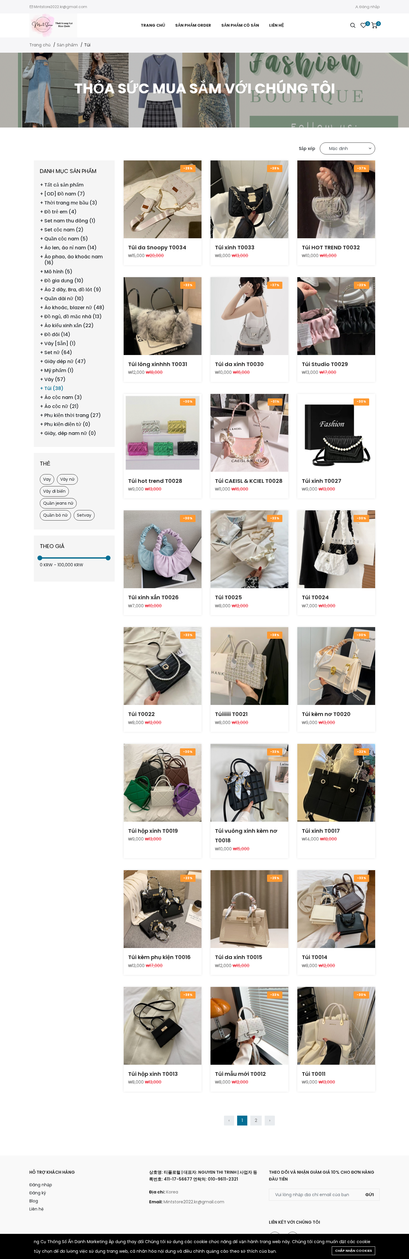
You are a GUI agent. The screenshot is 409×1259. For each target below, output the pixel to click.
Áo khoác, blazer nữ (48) (74, 308)
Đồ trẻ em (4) (60, 212)
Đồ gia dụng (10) (64, 281)
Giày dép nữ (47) (65, 362)
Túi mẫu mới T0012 (240, 1074)
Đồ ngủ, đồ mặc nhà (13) (73, 317)
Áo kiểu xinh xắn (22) (69, 326)
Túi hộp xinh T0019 (153, 831)
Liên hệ (276, 25)
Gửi (369, 1195)
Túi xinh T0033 (235, 247)
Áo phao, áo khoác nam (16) (73, 260)
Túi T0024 (315, 597)
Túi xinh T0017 (321, 831)
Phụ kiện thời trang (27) (72, 415)
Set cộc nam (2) (64, 230)
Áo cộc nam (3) (63, 398)
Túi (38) (53, 389)
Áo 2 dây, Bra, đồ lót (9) (72, 290)
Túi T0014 (314, 957)
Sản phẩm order (193, 25)
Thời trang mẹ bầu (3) (70, 203)
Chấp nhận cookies (353, 1250)
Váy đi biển (54, 491)
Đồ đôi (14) (57, 335)
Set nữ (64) (58, 353)
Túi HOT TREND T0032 (331, 247)
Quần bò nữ (55, 515)
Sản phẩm (67, 45)
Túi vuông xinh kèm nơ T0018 (246, 835)
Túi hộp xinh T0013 (153, 1074)
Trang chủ (153, 25)
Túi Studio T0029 (325, 364)
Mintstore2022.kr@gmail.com (60, 6)
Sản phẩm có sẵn (240, 25)
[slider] (39, 558)
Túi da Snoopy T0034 (157, 247)
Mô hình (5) (58, 272)
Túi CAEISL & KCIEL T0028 (249, 481)
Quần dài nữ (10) (64, 299)
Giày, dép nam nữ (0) (70, 433)
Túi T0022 (141, 714)
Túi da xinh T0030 (239, 364)
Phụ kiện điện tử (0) (67, 424)
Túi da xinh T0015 (238, 957)
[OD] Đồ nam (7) (64, 194)
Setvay (84, 515)
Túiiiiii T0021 (231, 714)
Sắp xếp (307, 148)
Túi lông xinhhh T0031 (157, 364)
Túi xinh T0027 (321, 481)
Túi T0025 (228, 597)
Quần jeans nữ (58, 503)
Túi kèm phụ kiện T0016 (159, 957)
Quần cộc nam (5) (66, 239)
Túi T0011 (313, 1074)
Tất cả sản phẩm (64, 185)
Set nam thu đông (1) (70, 221)
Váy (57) (55, 380)
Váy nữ (67, 479)
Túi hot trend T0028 (155, 481)
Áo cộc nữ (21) (61, 406)
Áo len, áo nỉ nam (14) (70, 248)
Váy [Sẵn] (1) (60, 344)
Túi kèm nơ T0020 (326, 714)
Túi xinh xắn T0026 (153, 597)
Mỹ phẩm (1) (59, 371)
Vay (47, 479)
